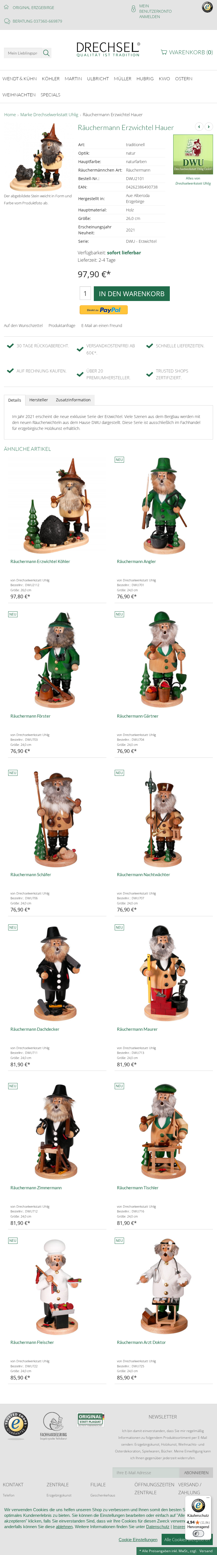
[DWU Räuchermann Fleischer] (57, 1287)
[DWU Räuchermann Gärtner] (164, 660)
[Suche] (46, 53)
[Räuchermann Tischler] (164, 1132)
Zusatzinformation (73, 399)
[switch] (198, 1533)
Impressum (183, 1526)
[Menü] (208, 1499)
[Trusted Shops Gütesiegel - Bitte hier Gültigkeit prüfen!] (207, 6)
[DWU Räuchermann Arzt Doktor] (164, 1287)
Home (10, 115)
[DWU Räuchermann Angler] (164, 506)
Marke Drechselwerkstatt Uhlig (49, 115)
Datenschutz (158, 1526)
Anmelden (149, 16)
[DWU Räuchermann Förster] (57, 660)
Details (14, 400)
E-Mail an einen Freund (101, 325)
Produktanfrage (62, 325)
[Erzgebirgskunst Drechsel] (108, 49)
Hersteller (38, 399)
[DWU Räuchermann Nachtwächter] (164, 819)
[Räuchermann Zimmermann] (57, 1132)
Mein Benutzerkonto (155, 8)
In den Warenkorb (132, 293)
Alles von (193, 181)
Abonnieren (196, 1472)
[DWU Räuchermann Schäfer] (57, 819)
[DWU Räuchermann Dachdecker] (57, 973)
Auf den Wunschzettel (23, 325)
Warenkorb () (191, 52)
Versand (205, 1550)
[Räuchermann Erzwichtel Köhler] (57, 506)
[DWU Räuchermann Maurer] (164, 973)
